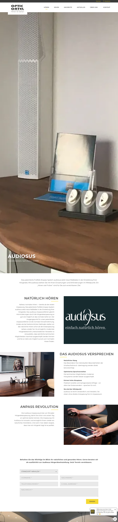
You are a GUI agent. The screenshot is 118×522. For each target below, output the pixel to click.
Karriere (98, 1)
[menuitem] (46, 7)
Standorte (107, 1)
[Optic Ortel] (17, 8)
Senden (92, 501)
